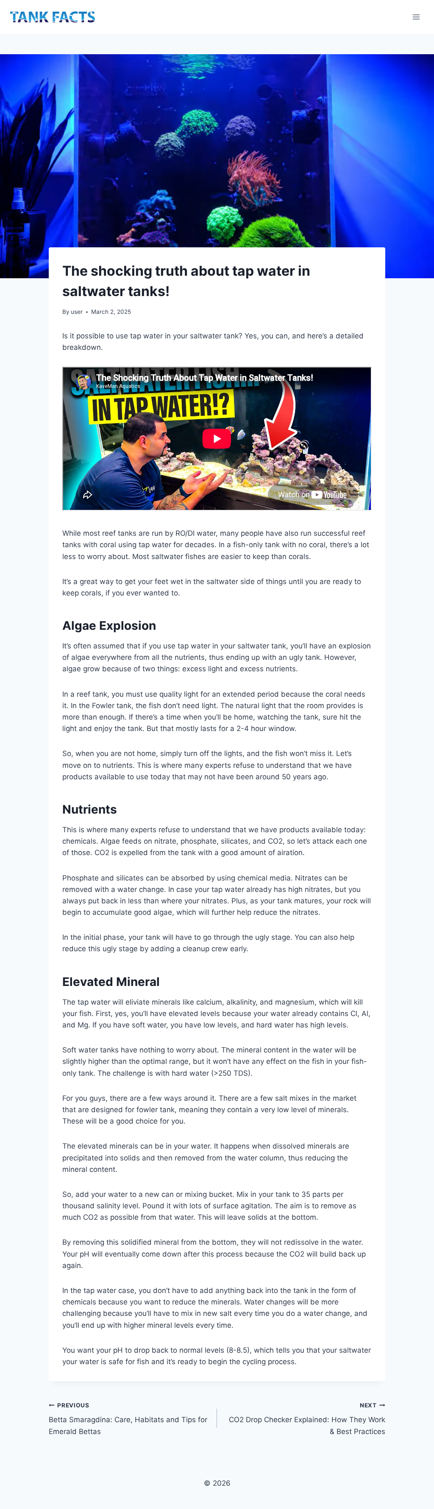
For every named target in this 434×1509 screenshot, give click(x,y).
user (77, 311)
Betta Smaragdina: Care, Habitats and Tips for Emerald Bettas (128, 1419)
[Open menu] (416, 16)
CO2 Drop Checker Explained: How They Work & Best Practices (307, 1419)
